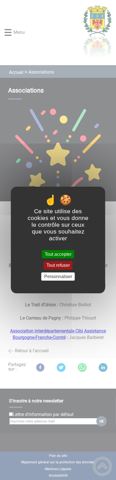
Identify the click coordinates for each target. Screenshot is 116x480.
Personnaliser (58, 276)
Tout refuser (58, 265)
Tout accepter (58, 254)
